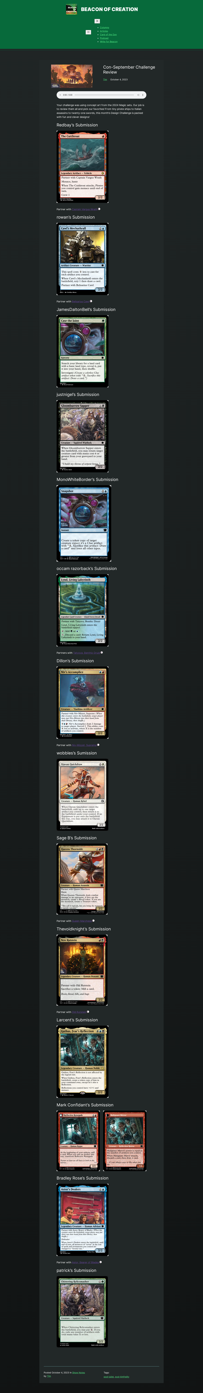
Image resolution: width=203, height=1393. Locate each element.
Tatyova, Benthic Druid (86, 652)
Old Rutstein (79, 1012)
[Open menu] (88, 32)
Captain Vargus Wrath (84, 209)
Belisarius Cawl (80, 301)
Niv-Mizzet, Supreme (84, 745)
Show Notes (78, 1372)
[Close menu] (97, 21)
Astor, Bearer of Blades (85, 1262)
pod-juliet (109, 1376)
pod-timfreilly (122, 1376)
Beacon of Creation (109, 9)
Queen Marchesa (82, 921)
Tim (105, 79)
